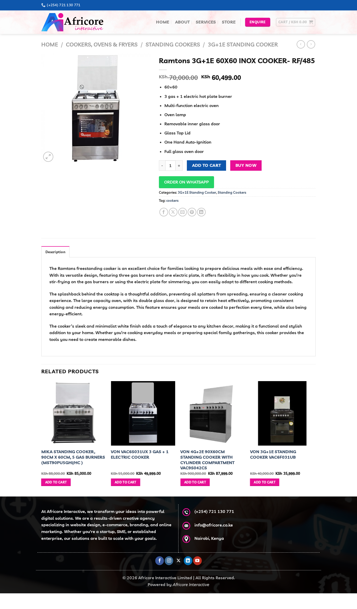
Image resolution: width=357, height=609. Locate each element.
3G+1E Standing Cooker (243, 44)
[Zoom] (48, 157)
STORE (229, 22)
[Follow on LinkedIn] (188, 560)
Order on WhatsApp (186, 182)
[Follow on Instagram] (169, 560)
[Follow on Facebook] (159, 560)
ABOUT (182, 22)
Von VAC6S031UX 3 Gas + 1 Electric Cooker (140, 454)
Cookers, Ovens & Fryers (101, 44)
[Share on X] (173, 212)
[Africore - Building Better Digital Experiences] (74, 22)
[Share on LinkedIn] (201, 212)
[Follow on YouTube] (197, 560)
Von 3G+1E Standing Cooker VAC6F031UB (273, 454)
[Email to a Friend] (182, 212)
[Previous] (41, 438)
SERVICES (206, 22)
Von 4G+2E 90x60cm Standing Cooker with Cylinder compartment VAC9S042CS (207, 459)
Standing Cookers (173, 44)
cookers (172, 200)
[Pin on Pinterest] (192, 212)
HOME (162, 22)
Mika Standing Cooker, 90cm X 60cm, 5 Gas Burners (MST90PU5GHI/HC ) (73, 457)
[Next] (314, 438)
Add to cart (206, 165)
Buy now (245, 165)
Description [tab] (55, 252)
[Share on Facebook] (163, 212)
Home (49, 44)
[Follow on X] (178, 560)
